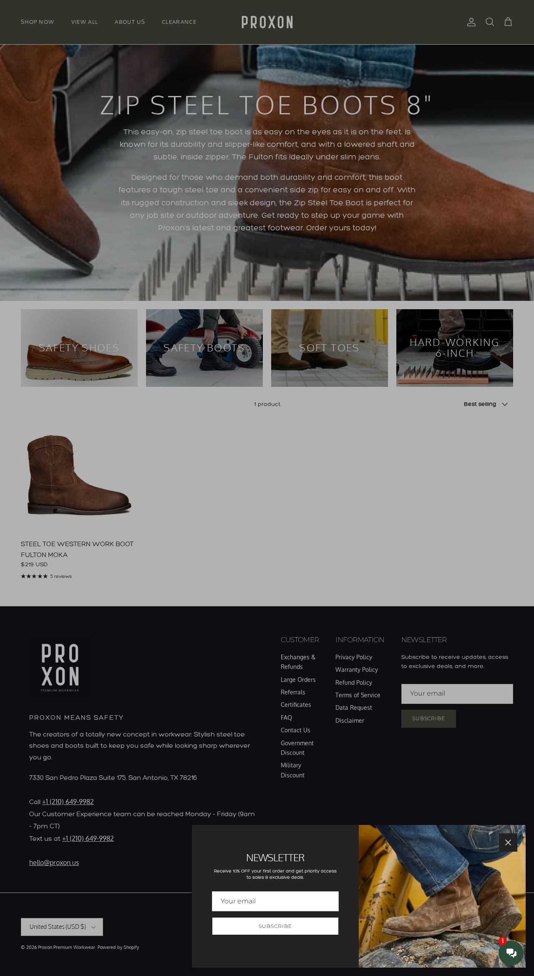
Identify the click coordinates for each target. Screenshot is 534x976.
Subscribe (275, 926)
